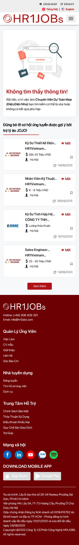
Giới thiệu (9, 350)
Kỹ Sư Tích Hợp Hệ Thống (39, 214)
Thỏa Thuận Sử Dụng (16, 416)
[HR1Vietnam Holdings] (12, 154)
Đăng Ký (69, 4)
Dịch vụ (8, 391)
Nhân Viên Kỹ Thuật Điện (40, 179)
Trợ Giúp (8, 433)
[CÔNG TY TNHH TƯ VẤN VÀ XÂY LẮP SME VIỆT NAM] (12, 225)
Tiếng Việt (52, 9)
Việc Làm (9, 339)
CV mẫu (8, 344)
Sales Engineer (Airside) (36, 250)
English (70, 9)
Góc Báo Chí (11, 361)
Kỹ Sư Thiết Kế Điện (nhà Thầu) (39, 143)
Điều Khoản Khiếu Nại (16, 422)
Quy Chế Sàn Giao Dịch (17, 427)
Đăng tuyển (10, 380)
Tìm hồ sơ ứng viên (15, 386)
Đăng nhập (50, 4)
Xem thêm (39, 286)
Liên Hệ (7, 355)
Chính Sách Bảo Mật (15, 411)
